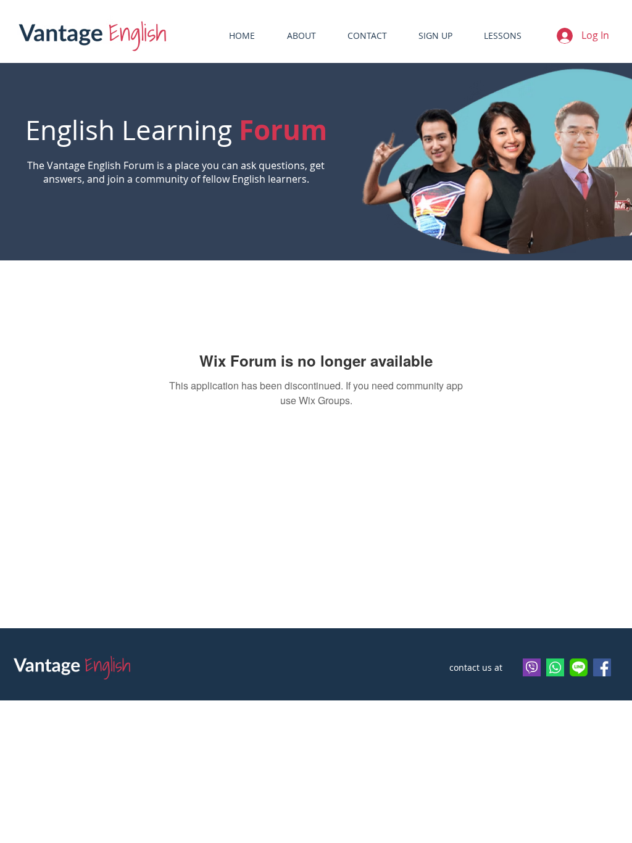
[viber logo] (532, 667)
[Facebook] (602, 667)
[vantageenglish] (579, 667)
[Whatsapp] (555, 667)
